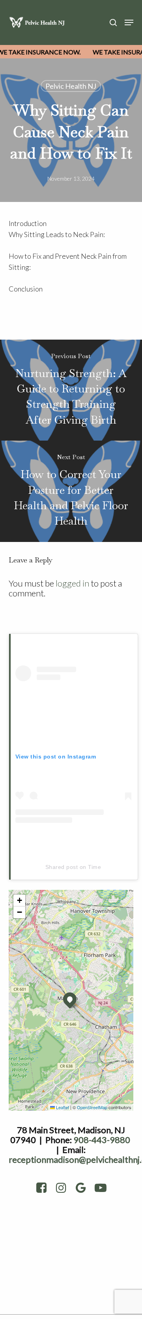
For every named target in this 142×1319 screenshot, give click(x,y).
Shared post (61, 867)
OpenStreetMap (92, 1107)
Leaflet (62, 1107)
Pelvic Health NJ (70, 86)
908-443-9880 (101, 1139)
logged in (72, 583)
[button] (129, 22)
